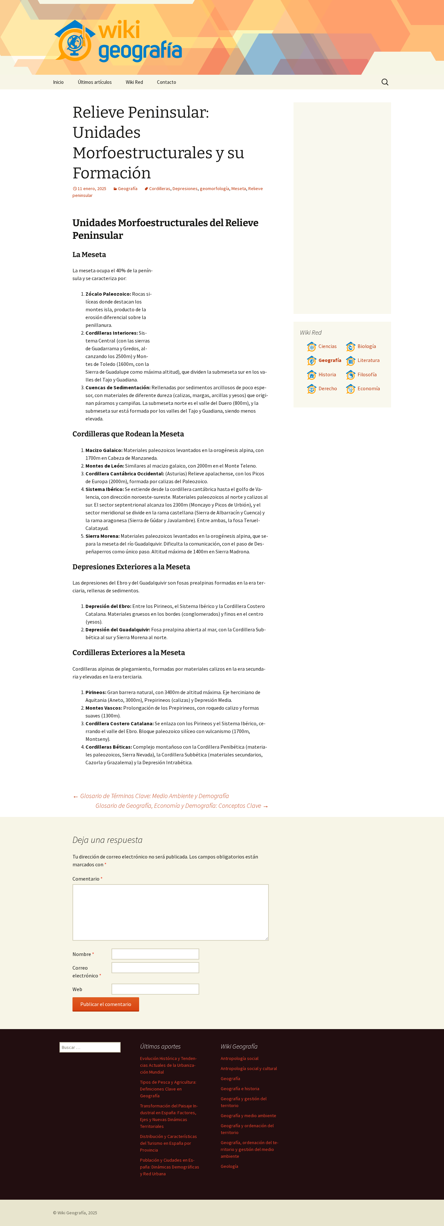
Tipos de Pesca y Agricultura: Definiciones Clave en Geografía (168, 1089)
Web (77, 989)
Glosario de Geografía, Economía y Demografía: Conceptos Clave (182, 805)
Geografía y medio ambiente (248, 1115)
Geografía (127, 188)
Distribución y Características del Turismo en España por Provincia (168, 1143)
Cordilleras (159, 188)
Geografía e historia (240, 1088)
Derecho (328, 388)
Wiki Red (134, 82)
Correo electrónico (86, 971)
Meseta (238, 188)
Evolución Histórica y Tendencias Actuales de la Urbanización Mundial (168, 1065)
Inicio (58, 82)
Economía (369, 388)
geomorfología (214, 188)
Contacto (166, 82)
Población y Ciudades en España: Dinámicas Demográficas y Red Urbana (169, 1167)
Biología (367, 346)
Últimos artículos (95, 82)
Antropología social (239, 1058)
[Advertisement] (211, 315)
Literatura (369, 360)
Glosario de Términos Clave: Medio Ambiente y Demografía (150, 796)
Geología (229, 1166)
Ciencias (328, 346)
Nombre (83, 954)
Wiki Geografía (72, 1213)
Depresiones (185, 188)
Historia (327, 374)
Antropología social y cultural (249, 1068)
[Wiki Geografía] (222, 37)
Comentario (87, 878)
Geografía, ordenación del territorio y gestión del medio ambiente (249, 1149)
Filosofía (367, 374)
